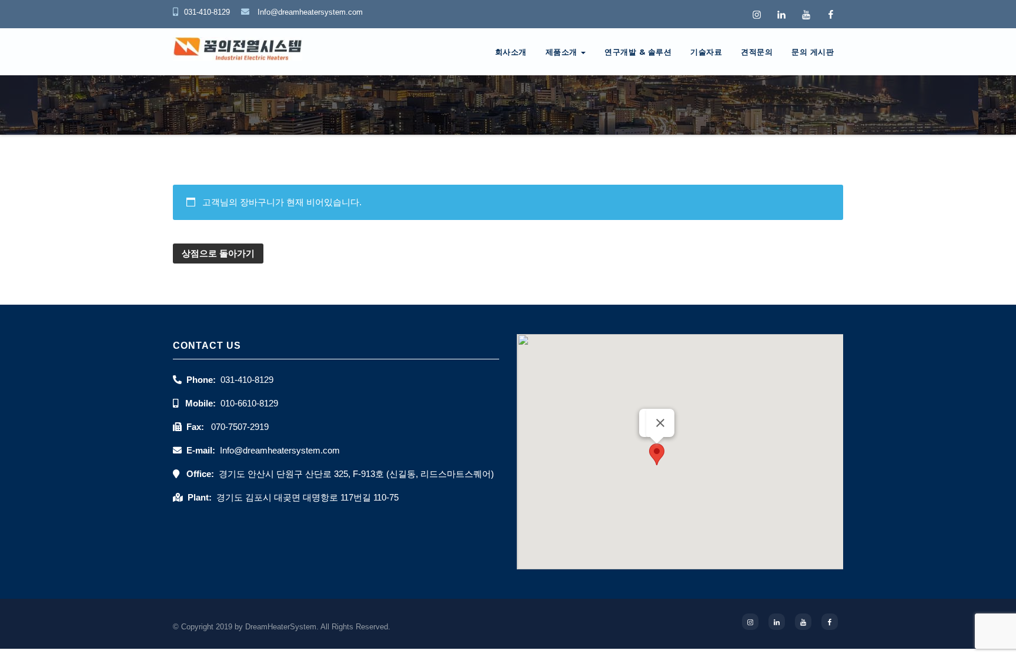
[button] (656, 454)
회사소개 (511, 51)
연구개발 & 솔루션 (637, 51)
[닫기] (660, 423)
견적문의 (757, 51)
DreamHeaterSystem (280, 626)
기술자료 (706, 51)
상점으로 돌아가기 (218, 253)
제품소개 (563, 51)
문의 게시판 (812, 51)
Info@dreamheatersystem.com (309, 12)
